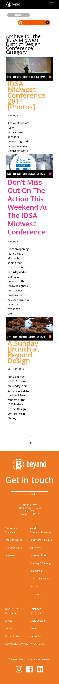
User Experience (13, 547)
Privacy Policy (37, 643)
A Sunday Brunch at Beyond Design (24, 351)
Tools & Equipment (40, 578)
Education (35, 594)
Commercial (36, 570)
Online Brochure (13, 636)
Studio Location (38, 620)
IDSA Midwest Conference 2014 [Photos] (26, 95)
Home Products (38, 555)
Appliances (35, 547)
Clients (8, 620)
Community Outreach (16, 643)
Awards (9, 628)
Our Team (10, 613)
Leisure (33, 586)
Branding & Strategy (40, 563)
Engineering (11, 555)
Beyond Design (14, 4)
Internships (35, 636)
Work (33, 528)
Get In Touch (36, 613)
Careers (34, 628)
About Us (11, 609)
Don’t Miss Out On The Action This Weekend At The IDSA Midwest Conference (28, 206)
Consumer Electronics (41, 532)
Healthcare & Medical (41, 539)
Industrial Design (14, 539)
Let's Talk (29, 494)
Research (10, 532)
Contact (35, 609)
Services (11, 528)
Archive (18, 15)
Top (29, 442)
